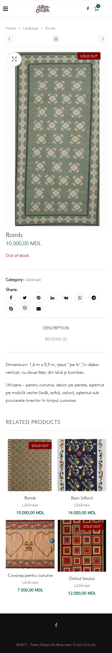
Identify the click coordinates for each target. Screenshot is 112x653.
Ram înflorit (82, 498)
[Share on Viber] (25, 308)
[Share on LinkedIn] (52, 297)
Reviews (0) (56, 339)
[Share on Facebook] (11, 297)
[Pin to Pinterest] (38, 297)
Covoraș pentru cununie (30, 575)
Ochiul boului (82, 578)
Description (56, 328)
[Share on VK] (66, 297)
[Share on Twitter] (25, 297)
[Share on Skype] (11, 308)
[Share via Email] (38, 308)
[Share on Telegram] (93, 297)
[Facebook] (88, 8)
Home (11, 28)
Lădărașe (30, 28)
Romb (30, 498)
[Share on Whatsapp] (80, 297)
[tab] (56, 328)
